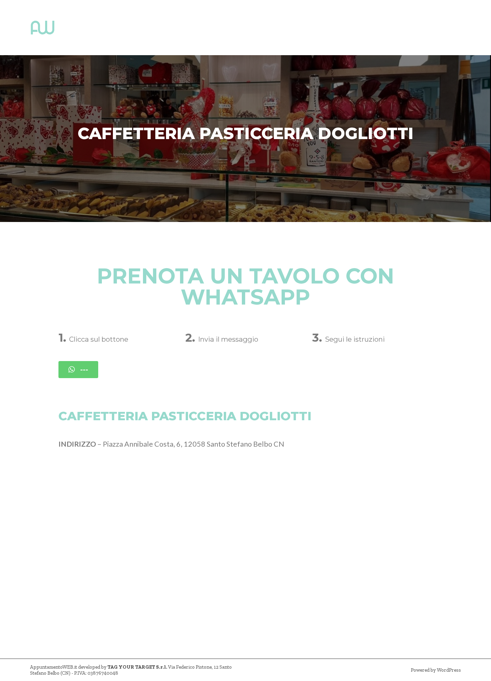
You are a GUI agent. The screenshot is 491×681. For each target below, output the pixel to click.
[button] (78, 369)
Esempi (181, 27)
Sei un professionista (126, 27)
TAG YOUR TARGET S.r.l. (137, 667)
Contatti (217, 27)
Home (74, 27)
